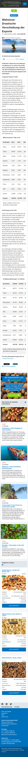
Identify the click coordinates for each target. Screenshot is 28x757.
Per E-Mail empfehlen (9, 366)
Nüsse (14, 10)
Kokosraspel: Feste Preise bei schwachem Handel (12, 506)
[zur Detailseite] (14, 626)
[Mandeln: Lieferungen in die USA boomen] (14, 531)
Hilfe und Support (6, 711)
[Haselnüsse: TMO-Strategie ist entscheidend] (14, 414)
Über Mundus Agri (6, 707)
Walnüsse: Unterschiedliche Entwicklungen (11, 467)
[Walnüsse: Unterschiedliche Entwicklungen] (14, 453)
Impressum (4, 713)
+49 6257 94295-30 (9, 731)
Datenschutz (4, 716)
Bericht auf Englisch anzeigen (12, 38)
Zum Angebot (14, 605)
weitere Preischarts (8, 358)
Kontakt (17, 707)
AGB (2, 715)
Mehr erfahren (13, 395)
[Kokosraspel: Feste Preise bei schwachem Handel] (14, 491)
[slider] (10, 59)
